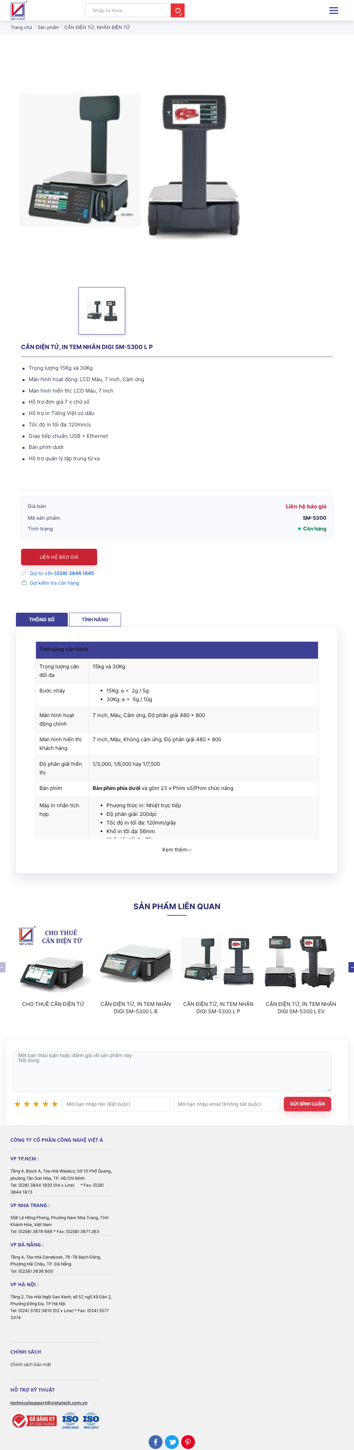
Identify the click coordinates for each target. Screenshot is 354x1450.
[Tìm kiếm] (178, 10)
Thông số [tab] (42, 619)
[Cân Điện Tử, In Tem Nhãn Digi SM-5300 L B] (136, 961)
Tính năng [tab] (95, 619)
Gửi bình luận (307, 1104)
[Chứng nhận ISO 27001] (70, 1420)
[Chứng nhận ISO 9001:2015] (91, 1420)
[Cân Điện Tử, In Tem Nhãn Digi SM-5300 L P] (218, 961)
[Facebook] (155, 1442)
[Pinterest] (188, 1442)
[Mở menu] (333, 10)
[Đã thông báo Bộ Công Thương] (33, 1421)
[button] (101, 311)
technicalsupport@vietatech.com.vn (48, 1403)
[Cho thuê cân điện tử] (53, 961)
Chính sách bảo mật (30, 1364)
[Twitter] (172, 1442)
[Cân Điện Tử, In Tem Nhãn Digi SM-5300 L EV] (301, 961)
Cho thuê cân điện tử (53, 1004)
